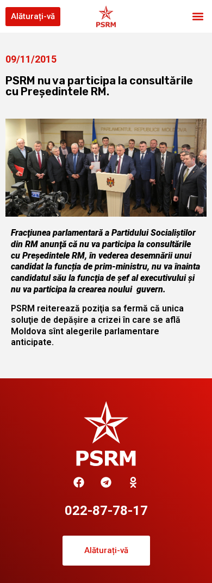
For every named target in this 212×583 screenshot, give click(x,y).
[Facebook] (79, 482)
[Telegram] (106, 482)
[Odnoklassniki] (133, 482)
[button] (198, 17)
